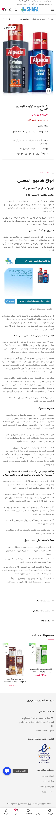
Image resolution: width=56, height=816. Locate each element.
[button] (7, 771)
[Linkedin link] (22, 154)
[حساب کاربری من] (10, 10)
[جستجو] (16, 10)
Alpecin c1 (35, 148)
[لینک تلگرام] (18, 154)
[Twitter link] (30, 154)
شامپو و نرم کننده (34, 140)
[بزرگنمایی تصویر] (49, 91)
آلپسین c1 (25, 148)
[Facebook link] (33, 154)
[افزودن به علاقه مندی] (33, 647)
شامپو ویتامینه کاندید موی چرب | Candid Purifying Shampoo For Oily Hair (41, 672)
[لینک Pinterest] (26, 154)
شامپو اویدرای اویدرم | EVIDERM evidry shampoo (15, 680)
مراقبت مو (24, 19)
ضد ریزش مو (18, 140)
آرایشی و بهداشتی (39, 19)
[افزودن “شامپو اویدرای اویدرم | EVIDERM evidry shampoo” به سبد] (6, 652)
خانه (52, 19)
